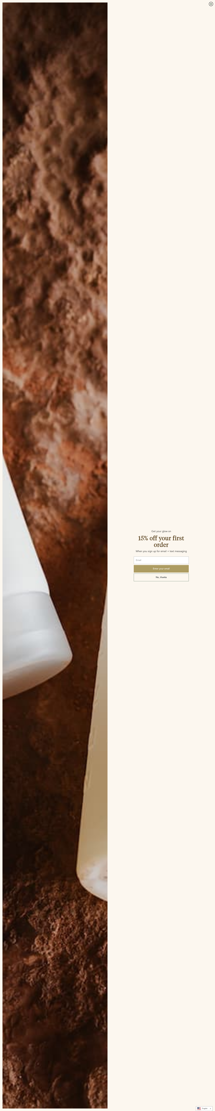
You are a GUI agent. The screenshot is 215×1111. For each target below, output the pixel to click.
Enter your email (161, 569)
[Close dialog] (211, 4)
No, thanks (161, 577)
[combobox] (204, 1108)
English (204, 1108)
